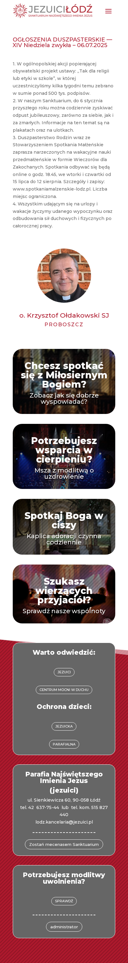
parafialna (64, 744)
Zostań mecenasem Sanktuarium (64, 844)
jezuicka (64, 726)
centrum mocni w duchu (64, 690)
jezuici (64, 672)
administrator (64, 926)
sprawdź (64, 901)
